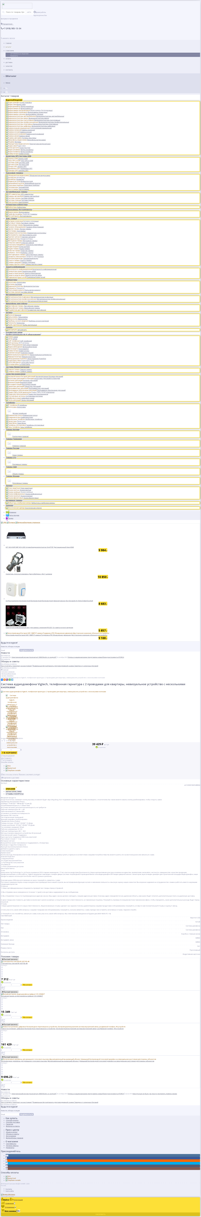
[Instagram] (7, 1169)
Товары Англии (12, 429)
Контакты (9, 70)
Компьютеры (11, 280)
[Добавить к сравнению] (3, 987)
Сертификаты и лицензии (19, 54)
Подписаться (26, 650)
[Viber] (7, 680)
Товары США (11, 467)
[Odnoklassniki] (6, 1161)
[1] (2, 741)
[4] (9, 741)
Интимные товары (14, 500)
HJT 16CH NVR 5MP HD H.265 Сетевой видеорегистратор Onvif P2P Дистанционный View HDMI (40, 547)
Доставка (9, 62)
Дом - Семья (11, 218)
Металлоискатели (14, 294)
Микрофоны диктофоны (16, 303)
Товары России (12, 448)
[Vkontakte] (7, 1156)
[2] (4, 741)
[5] (11, 741)
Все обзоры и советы (9, 664)
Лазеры (9, 485)
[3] (7, 741)
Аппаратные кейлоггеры (17, 204)
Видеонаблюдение (14, 100)
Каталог (9, 47)
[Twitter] (7, 1164)
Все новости (5, 655)
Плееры (9, 327)
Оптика (9, 312)
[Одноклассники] (4, 680)
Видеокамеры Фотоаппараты (19, 209)
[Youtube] (7, 1166)
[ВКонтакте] (2, 680)
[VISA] (8, 766)
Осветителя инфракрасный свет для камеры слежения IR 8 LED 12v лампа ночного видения (39, 627)
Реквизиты (14, 56)
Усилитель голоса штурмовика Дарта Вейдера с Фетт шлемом (29, 574)
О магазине (10, 51)
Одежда (9, 505)
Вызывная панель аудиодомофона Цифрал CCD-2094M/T (22, 996)
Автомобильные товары (16, 192)
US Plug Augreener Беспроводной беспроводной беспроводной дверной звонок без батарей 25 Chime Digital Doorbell (49, 601)
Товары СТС (11, 457)
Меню (8, 83)
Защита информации (15, 267)
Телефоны (10, 402)
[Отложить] (3, 989)
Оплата (8, 59)
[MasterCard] (11, 768)
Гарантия (9, 66)
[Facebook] (6, 1158)
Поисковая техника (14, 173)
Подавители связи (14, 332)
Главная (8, 43)
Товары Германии (14, 439)
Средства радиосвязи (15, 374)
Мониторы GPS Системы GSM (18, 156)
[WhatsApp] (10, 680)
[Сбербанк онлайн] (13, 770)
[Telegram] (12, 680)
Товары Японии (12, 476)
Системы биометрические (17, 367)
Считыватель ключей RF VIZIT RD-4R (14, 963)
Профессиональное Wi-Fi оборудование (23, 334)
